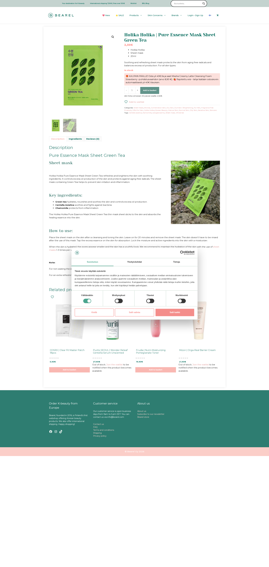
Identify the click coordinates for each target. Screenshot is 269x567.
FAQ (95, 427)
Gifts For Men (137, 110)
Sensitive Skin (203, 110)
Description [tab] (57, 139)
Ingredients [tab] (75, 139)
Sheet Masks (138, 108)
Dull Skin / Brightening (183, 108)
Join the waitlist (114, 364)
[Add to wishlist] (53, 297)
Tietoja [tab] (176, 262)
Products (134, 15)
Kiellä (94, 312)
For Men (197, 108)
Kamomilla (147, 113)
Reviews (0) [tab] (92, 139)
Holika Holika (149, 110)
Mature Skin (173, 110)
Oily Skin (193, 110)
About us (141, 411)
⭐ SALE (120, 15)
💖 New (106, 15)
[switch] (119, 301)
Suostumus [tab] (92, 262)
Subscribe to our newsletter (150, 414)
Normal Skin (184, 110)
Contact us (98, 424)
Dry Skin (170, 108)
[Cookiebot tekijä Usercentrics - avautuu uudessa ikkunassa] (182, 253)
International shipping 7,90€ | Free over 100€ (107, 3)
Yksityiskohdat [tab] (134, 262)
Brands (175, 15)
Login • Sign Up (195, 15)
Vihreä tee (180, 113)
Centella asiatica (135, 113)
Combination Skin (158, 108)
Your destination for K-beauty (73, 3)
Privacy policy (99, 436)
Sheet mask (170, 113)
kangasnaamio (159, 113)
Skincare (213, 110)
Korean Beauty (161, 110)
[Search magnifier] (204, 3)
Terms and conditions (103, 430)
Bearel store (143, 417)
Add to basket (149, 90)
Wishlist (133, 3)
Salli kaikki (175, 312)
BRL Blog (145, 3)
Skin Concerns (155, 15)
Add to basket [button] (69, 370)
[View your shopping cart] (217, 15)
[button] (112, 36)
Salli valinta (134, 312)
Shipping (97, 433)
